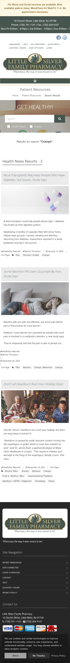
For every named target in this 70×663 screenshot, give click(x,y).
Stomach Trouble (31, 254)
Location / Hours (17, 47)
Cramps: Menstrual (43, 367)
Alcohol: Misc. (11, 470)
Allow (15, 655)
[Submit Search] (59, 119)
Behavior (36, 470)
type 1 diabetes (56, 221)
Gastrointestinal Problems (40, 475)
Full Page (5, 254)
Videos (38, 126)
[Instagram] (65, 37)
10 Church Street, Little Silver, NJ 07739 (35, 20)
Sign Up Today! (36, 47)
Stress (51, 480)
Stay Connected (10, 567)
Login (49, 47)
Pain (18, 254)
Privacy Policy (9, 592)
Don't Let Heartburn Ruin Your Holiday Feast (33, 384)
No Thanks (39, 655)
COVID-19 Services (11, 572)
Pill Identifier (38, 44)
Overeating (40, 480)
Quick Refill (54, 44)
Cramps (45, 254)
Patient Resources (31, 95)
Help (25, 44)
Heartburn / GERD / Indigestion (17, 480)
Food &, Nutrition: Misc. (13, 475)
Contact (6, 577)
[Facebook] (58, 37)
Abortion (27, 367)
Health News (19, 126)
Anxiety (25, 470)
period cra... (57, 343)
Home (15, 95)
